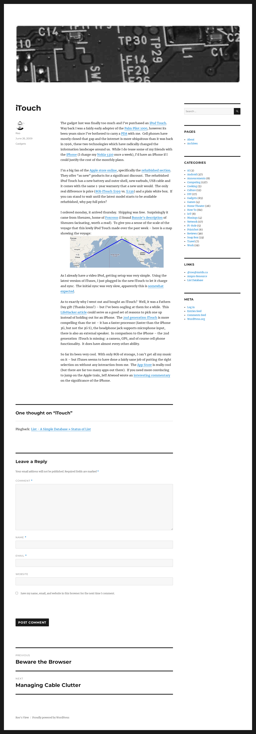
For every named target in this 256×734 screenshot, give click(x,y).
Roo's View (22, 717)
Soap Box (192, 237)
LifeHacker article (74, 312)
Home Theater (195, 206)
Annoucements (196, 178)
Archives (192, 143)
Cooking (192, 186)
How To (192, 210)
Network (192, 221)
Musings (192, 217)
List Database (195, 280)
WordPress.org (196, 319)
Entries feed (194, 311)
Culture (191, 190)
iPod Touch (158, 123)
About (190, 139)
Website (22, 574)
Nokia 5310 (105, 154)
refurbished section (155, 170)
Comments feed (196, 315)
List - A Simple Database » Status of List (61, 429)
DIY (189, 194)
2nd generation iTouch (140, 317)
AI (188, 170)
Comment (24, 480)
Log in (191, 307)
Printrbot (192, 229)
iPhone (71, 154)
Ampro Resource (197, 276)
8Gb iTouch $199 (108, 191)
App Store (144, 365)
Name (21, 537)
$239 (130, 191)
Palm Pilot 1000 (135, 128)
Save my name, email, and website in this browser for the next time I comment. (68, 593)
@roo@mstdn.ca (197, 272)
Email (21, 555)
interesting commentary (152, 375)
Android (192, 174)
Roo (18, 133)
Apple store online (103, 170)
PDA (124, 133)
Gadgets (21, 143)
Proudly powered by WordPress (50, 717)
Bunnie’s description (147, 217)
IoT (189, 213)
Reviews (192, 233)
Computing (194, 182)
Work (190, 245)
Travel (191, 241)
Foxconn (111, 217)
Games (191, 202)
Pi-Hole (192, 225)
